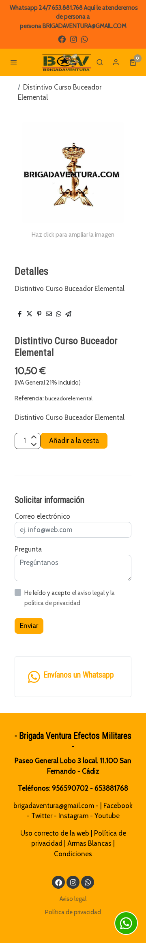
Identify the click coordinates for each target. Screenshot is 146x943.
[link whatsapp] (84, 39)
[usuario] (116, 62)
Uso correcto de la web (54, 833)
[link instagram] (73, 39)
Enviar (29, 626)
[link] (66, 62)
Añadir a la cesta (74, 440)
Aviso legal (73, 898)
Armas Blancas (89, 843)
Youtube (107, 816)
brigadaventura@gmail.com (53, 806)
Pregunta (28, 549)
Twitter (41, 816)
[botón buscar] (99, 62)
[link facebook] (62, 39)
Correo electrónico (42, 516)
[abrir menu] (13, 62)
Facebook (118, 806)
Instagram (73, 816)
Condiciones (73, 854)
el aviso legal (89, 593)
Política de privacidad (73, 912)
